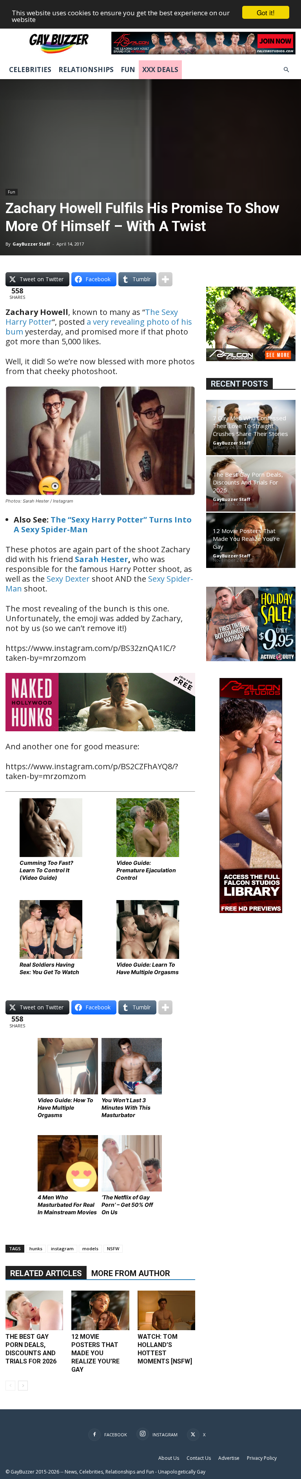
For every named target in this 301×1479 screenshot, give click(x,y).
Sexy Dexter (68, 578)
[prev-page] (10, 1385)
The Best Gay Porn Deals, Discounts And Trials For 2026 (248, 482)
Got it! (266, 12)
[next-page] (23, 1385)
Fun (128, 69)
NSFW (113, 1248)
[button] (286, 70)
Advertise (228, 1458)
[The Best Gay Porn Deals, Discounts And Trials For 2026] (34, 1310)
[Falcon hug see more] (251, 359)
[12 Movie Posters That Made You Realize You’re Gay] (100, 1310)
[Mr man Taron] (100, 736)
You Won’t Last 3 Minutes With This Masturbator (126, 1107)
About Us (168, 1458)
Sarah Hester (101, 559)
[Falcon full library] (250, 911)
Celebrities (30, 69)
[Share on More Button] (165, 279)
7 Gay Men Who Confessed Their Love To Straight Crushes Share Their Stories (250, 426)
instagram (62, 1248)
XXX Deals (160, 69)
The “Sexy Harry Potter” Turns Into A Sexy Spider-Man (103, 524)
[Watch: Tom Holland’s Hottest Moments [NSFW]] (166, 1310)
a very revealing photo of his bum (98, 326)
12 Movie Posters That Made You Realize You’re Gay (95, 1353)
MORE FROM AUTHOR (130, 1273)
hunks (35, 1248)
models (90, 1248)
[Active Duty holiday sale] (251, 659)
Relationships (86, 69)
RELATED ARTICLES (46, 1273)
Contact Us (199, 1458)
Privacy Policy (262, 1458)
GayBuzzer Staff (31, 244)
